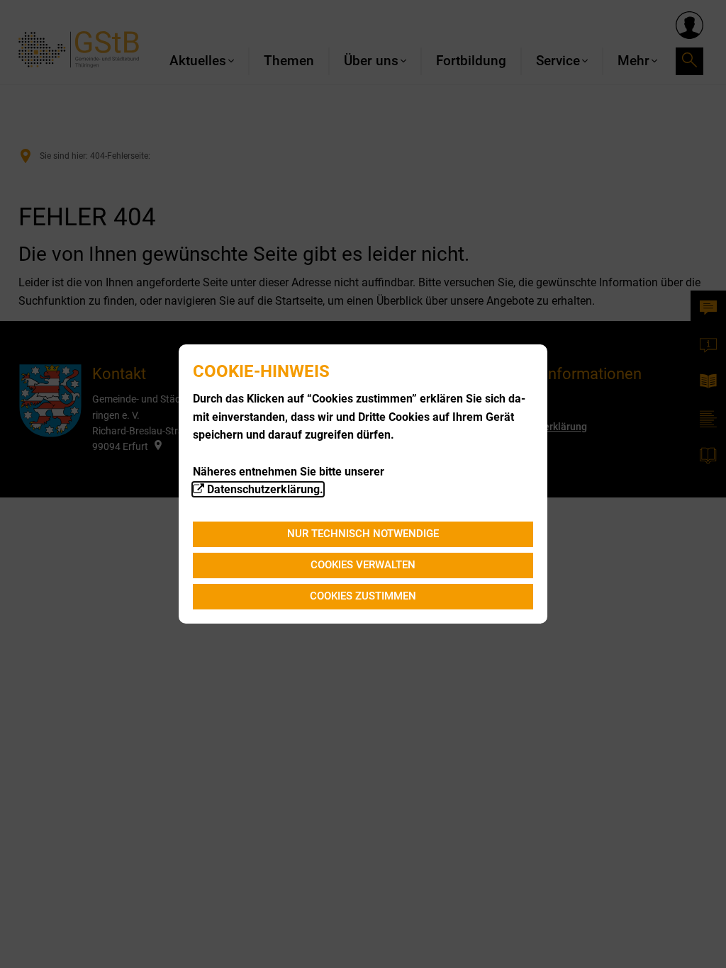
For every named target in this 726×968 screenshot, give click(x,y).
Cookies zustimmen (363, 596)
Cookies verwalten (363, 564)
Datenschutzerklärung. (265, 489)
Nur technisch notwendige (363, 533)
